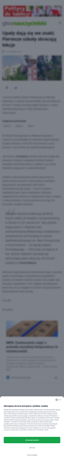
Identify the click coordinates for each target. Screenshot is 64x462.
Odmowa (32, 448)
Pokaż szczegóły (32, 455)
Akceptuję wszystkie (32, 440)
